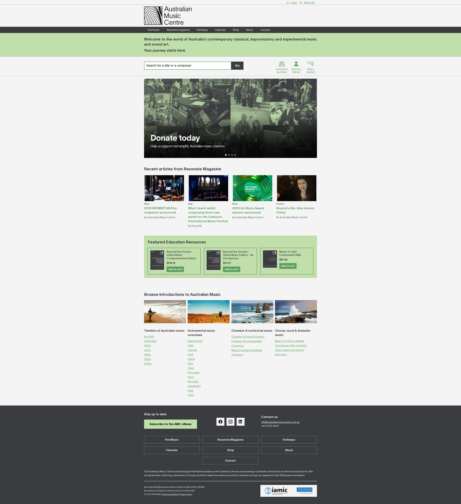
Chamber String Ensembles (246, 341)
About (249, 29)
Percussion (194, 372)
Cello (191, 345)
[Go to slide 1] (226, 155)
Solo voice (281, 354)
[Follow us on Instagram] (230, 422)
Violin (191, 395)
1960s (147, 345)
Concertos (237, 345)
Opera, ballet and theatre (289, 350)
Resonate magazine (178, 29)
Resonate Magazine (230, 439)
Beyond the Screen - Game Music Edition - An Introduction (238, 255)
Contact (265, 29)
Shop (236, 29)
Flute (190, 354)
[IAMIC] (276, 490)
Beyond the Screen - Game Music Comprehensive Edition (181, 255)
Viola (190, 390)
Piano (191, 377)
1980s (147, 354)
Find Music (172, 439)
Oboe (191, 368)
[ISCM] (305, 490)
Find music (154, 29)
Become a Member (296, 70)
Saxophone (194, 386)
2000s (147, 363)
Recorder (193, 381)
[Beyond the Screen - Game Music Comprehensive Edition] (157, 260)
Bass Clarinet (195, 341)
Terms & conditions (170, 494)
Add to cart (175, 269)
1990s (147, 359)
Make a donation (310, 70)
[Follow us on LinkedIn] (241, 422)
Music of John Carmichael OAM (290, 253)
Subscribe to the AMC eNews (170, 424)
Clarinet (192, 350)
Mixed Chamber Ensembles (246, 350)
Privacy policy (186, 494)
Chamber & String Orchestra (247, 336)
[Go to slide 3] (232, 155)
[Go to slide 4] (235, 155)
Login (294, 2)
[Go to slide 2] (229, 155)
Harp (190, 363)
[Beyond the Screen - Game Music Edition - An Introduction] (213, 260)
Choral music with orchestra (291, 345)
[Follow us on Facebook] (220, 422)
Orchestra (237, 354)
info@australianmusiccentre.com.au (280, 422)
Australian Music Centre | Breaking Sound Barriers (168, 15)
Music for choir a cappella (289, 341)
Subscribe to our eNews (282, 70)
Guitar (191, 359)
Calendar (220, 29)
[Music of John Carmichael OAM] (270, 259)
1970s (147, 350)
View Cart (309, 2)
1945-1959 (150, 341)
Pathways (202, 29)
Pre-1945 (149, 336)
